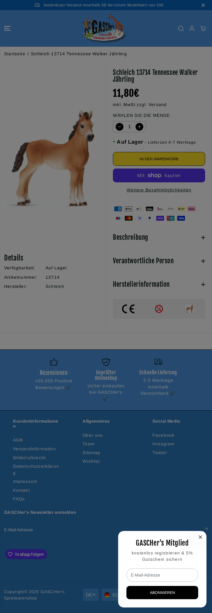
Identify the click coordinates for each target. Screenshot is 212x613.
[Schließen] (200, 537)
